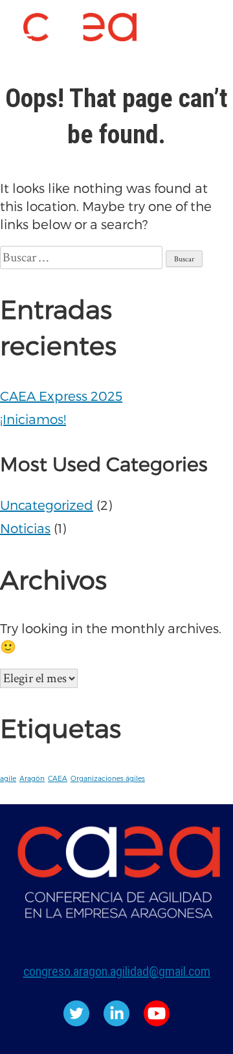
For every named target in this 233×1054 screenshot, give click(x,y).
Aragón (32, 778)
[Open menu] (23, 41)
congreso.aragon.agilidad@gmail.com (116, 971)
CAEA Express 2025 (61, 395)
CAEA (57, 778)
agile (8, 778)
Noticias (25, 528)
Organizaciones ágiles (108, 778)
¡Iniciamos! (33, 419)
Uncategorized (46, 504)
